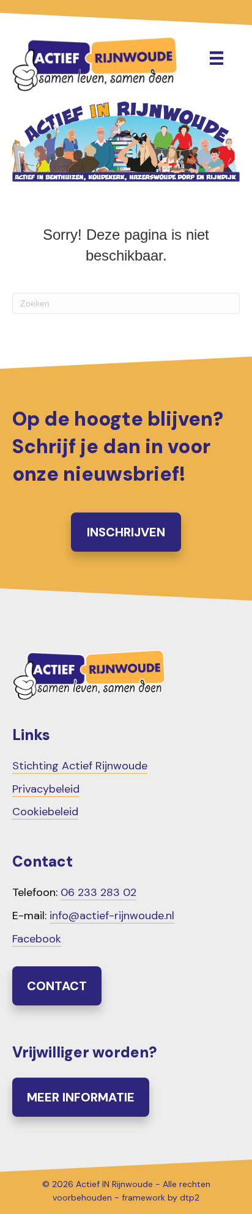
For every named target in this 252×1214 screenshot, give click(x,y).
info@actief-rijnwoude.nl (112, 915)
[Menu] (216, 58)
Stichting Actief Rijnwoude (79, 765)
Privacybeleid (46, 789)
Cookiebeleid (45, 811)
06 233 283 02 (98, 892)
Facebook (36, 938)
